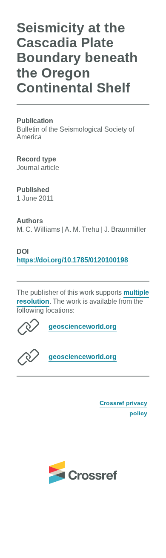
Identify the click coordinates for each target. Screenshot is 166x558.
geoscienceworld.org (83, 326)
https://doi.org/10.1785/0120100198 (72, 260)
